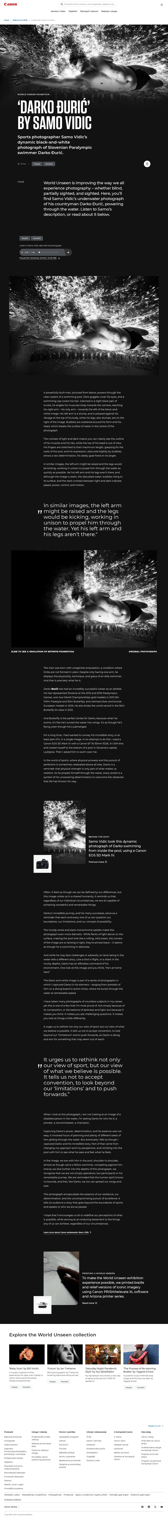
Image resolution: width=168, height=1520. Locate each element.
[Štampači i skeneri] (99, 11)
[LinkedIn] (149, 1507)
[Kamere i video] (66, 11)
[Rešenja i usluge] (118, 11)
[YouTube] (162, 1507)
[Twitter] (155, 1507)
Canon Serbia (10, 1507)
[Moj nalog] (162, 5)
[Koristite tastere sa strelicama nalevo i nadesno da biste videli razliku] (84, 598)
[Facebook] (142, 1507)
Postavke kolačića (12, 1500)
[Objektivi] (78, 11)
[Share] (147, 164)
